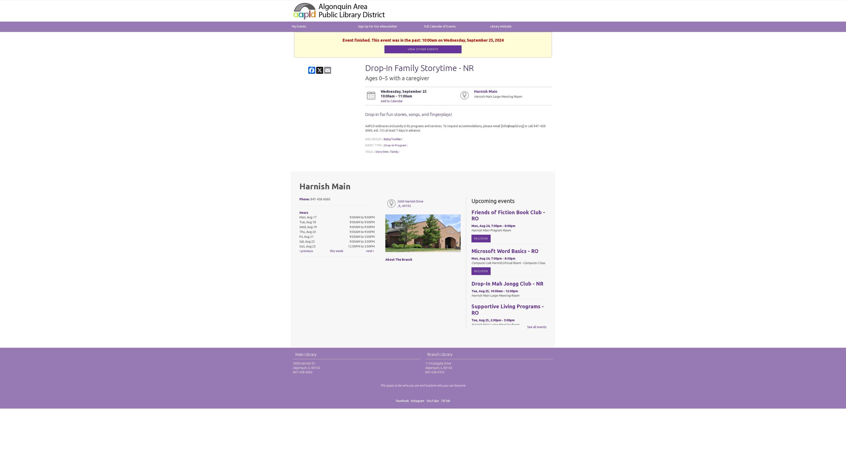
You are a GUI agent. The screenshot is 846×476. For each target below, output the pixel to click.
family (394, 151)
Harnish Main (485, 91)
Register (481, 238)
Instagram (418, 401)
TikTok (445, 401)
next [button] (369, 251)
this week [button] (336, 251)
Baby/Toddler (393, 139)
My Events (299, 26)
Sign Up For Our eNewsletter (377, 26)
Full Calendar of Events (440, 26)
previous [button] (307, 251)
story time (381, 151)
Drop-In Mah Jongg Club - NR (507, 283)
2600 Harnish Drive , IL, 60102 (410, 204)
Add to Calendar (392, 101)
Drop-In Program (395, 145)
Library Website (501, 26)
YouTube (432, 401)
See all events (537, 327)
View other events (423, 49)
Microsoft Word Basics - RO (504, 251)
